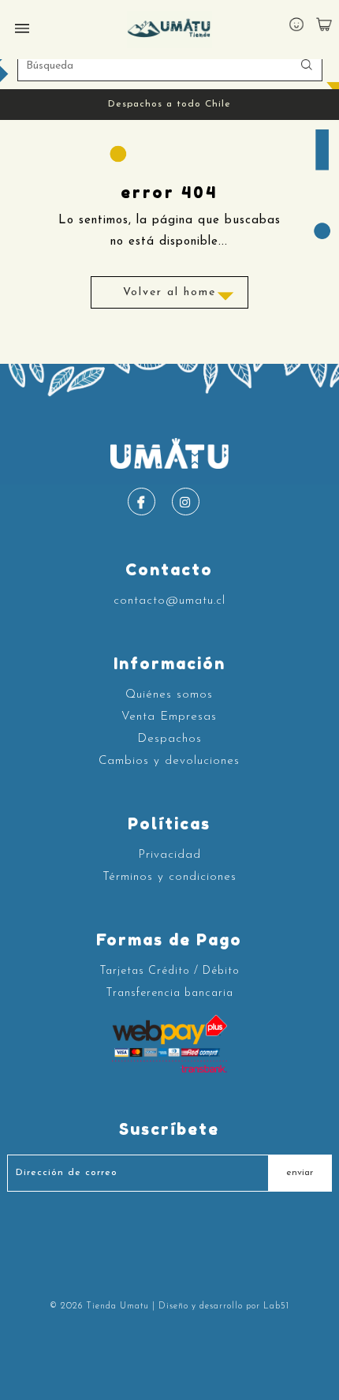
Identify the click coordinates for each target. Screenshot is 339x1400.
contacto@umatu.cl (169, 601)
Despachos (169, 739)
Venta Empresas (169, 717)
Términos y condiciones (169, 877)
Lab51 (276, 1306)
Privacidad (169, 855)
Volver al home (169, 292)
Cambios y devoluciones (169, 761)
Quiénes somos (169, 695)
